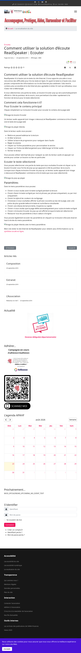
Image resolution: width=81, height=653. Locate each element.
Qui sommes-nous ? (11, 580)
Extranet (11, 279)
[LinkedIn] (75, 67)
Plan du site (8, 592)
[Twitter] (38, 2)
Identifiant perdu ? (14, 532)
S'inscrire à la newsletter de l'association (18, 611)
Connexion (9, 525)
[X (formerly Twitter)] (70, 67)
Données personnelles (12, 588)
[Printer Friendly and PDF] (40, 62)
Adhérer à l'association (12, 607)
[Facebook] (35, 2)
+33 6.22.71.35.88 (32, 4)
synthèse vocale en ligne (14, 231)
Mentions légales (10, 584)
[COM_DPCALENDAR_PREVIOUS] (6, 420)
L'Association (13, 296)
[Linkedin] (46, 2)
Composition (13, 263)
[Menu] (75, 11)
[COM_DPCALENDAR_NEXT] (10, 420)
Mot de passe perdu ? (16, 535)
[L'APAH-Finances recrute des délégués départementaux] (40, 323)
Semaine (72, 419)
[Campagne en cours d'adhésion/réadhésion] (40, 365)
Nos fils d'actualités (11, 615)
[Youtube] (42, 2)
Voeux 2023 (8, 630)
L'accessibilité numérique (13, 565)
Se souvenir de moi (14, 520)
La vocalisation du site (12, 569)
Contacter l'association (12, 603)
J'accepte (7, 649)
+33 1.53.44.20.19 (19, 4)
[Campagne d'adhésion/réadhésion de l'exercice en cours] (40, 392)
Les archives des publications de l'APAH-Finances (21, 626)
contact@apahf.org (46, 4)
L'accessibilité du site (11, 561)
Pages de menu (9, 58)
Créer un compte (14, 530)
